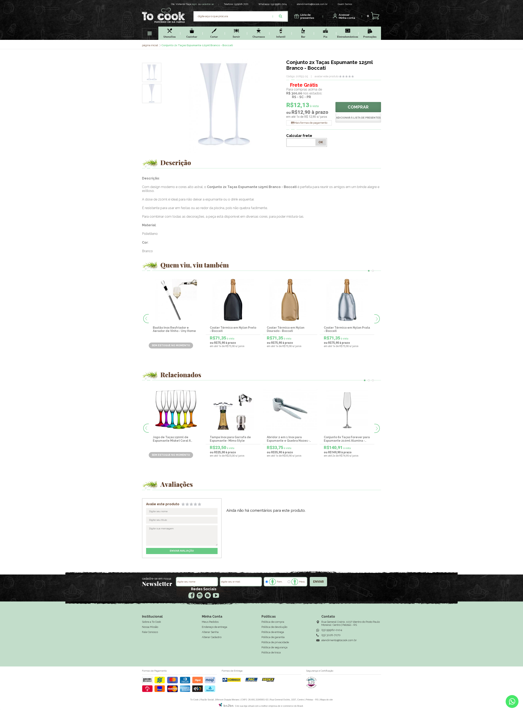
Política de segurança (274, 647)
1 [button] (369, 271)
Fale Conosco (150, 632)
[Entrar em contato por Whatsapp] (512, 702)
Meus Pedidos (210, 621)
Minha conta (347, 16)
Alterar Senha (210, 632)
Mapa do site (326, 699)
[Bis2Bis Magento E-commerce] (226, 706)
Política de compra (273, 621)
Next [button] (377, 318)
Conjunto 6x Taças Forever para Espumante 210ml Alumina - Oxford (347, 441)
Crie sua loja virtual (244, 706)
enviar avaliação (182, 550)
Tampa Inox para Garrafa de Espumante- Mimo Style (230, 439)
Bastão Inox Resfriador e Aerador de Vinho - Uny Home (174, 329)
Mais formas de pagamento (310, 122)
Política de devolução (274, 626)
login (194, 4)
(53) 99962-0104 (279, 4)
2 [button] (373, 271)
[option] (151, 72)
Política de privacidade (275, 642)
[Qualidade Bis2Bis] (311, 687)
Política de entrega (273, 632)
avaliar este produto (327, 76)
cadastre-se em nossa (156, 578)
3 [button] (373, 380)
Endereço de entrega (214, 626)
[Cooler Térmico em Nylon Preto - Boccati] (233, 300)
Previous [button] (146, 318)
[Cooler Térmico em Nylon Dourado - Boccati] (290, 300)
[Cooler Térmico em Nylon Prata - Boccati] (347, 300)
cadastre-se (207, 4)
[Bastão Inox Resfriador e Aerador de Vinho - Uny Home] (176, 300)
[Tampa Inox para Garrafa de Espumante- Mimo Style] (233, 409)
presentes (307, 16)
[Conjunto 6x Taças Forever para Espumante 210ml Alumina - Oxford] (347, 409)
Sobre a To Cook (151, 621)
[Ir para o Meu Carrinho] (375, 15)
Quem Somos (345, 4)
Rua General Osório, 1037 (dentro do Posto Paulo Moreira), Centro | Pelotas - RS (350, 623)
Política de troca (271, 652)
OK (320, 142)
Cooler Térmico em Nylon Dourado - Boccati (285, 329)
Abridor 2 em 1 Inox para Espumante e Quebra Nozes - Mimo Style (288, 441)
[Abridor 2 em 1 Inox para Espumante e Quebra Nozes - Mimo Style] (290, 409)
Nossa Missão (150, 626)
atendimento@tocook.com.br (312, 4)
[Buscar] (280, 16)
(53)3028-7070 (241, 4)
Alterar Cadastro (211, 637)
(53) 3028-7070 (331, 635)
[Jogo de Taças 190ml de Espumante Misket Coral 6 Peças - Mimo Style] (176, 409)
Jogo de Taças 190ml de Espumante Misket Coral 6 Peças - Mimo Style (172, 441)
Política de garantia (273, 637)
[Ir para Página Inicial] (150, 45)
